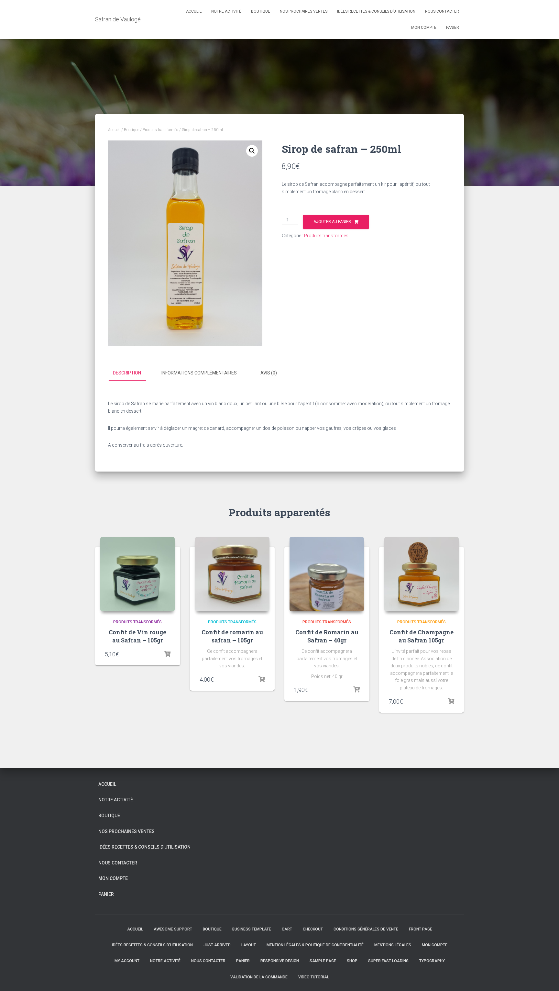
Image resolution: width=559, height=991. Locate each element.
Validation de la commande (259, 977)
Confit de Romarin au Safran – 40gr (326, 636)
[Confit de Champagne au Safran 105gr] (421, 574)
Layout (248, 945)
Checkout (313, 929)
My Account (127, 961)
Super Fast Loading (388, 961)
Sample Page (323, 961)
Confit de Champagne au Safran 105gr (421, 636)
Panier (452, 27)
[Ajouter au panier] (167, 654)
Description (127, 372)
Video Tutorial (313, 977)
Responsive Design (279, 961)
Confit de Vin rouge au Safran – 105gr (137, 636)
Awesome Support (173, 929)
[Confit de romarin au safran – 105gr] (232, 574)
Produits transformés (160, 130)
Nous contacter (442, 11)
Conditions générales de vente (366, 929)
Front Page (420, 929)
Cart (287, 929)
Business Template (251, 929)
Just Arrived (217, 945)
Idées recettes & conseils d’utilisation (376, 11)
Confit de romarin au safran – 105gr (232, 636)
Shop (352, 961)
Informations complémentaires (199, 372)
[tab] (132, 373)
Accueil (194, 11)
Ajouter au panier (332, 221)
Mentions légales (392, 945)
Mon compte (423, 27)
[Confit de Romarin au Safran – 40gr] (327, 574)
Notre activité (226, 11)
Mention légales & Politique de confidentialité (315, 945)
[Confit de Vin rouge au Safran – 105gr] (137, 574)
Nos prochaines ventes (303, 11)
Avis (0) (268, 372)
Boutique (260, 11)
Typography (432, 961)
